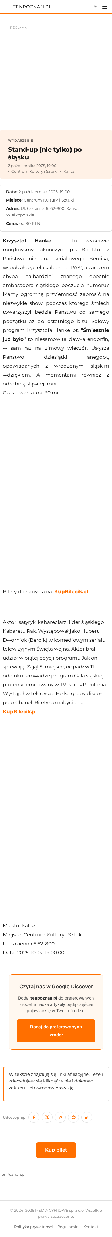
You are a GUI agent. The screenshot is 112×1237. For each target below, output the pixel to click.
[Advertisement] (56, 492)
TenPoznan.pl (13, 1174)
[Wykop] (60, 1117)
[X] (47, 1117)
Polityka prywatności (33, 1227)
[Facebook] (33, 1117)
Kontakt (90, 1227)
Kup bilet (56, 1150)
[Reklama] (56, 75)
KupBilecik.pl (71, 591)
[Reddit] (73, 1117)
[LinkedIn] (86, 1117)
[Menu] (105, 6)
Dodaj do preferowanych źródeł (56, 1031)
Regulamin (68, 1227)
